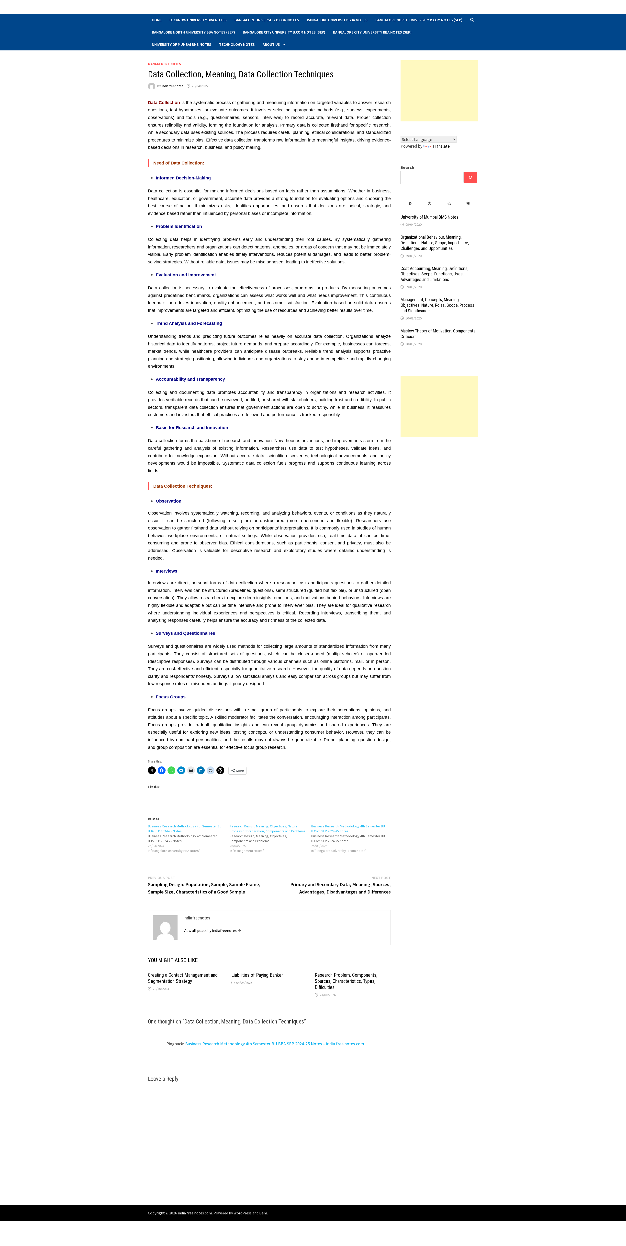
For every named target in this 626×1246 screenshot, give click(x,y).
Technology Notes (237, 44)
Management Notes (164, 64)
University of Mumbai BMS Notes (181, 44)
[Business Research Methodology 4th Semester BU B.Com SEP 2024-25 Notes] (352, 838)
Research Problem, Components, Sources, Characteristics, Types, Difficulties (346, 981)
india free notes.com (195, 1213)
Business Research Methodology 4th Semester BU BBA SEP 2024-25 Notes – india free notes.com (274, 1043)
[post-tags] (468, 203)
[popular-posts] (410, 203)
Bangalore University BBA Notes (337, 19)
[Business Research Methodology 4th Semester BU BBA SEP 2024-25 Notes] (189, 838)
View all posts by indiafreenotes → (212, 930)
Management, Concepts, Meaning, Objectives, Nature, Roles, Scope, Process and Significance (437, 305)
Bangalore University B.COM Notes (267, 19)
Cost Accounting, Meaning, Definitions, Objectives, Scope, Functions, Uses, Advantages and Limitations (434, 274)
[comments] (448, 203)
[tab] (410, 203)
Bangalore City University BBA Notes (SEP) (372, 32)
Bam (263, 1213)
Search (407, 167)
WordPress (243, 1213)
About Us (271, 44)
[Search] (470, 177)
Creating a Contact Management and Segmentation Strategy (183, 978)
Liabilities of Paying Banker (257, 975)
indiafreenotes (172, 86)
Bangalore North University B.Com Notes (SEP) (418, 19)
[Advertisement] (439, 90)
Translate (441, 146)
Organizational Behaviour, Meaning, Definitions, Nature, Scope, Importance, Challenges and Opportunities (435, 243)
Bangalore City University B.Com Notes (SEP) (284, 32)
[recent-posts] (429, 203)
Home (157, 19)
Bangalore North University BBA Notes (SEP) (193, 32)
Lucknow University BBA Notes (198, 19)
